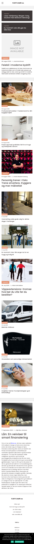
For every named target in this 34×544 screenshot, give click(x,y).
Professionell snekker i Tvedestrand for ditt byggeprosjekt (17, 111)
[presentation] (30, 272)
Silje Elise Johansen (21, 430)
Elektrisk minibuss (8, 327)
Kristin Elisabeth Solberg (21, 176)
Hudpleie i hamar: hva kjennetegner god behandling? (16, 391)
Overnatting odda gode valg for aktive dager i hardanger (15, 220)
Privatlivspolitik (19, 541)
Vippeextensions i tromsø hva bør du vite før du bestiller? (16, 292)
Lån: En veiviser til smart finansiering (15, 436)
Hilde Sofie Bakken (17, 285)
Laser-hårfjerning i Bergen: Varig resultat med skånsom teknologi (17, 17)
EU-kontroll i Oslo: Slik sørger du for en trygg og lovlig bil (15, 253)
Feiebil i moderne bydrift (16, 65)
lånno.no (13, 443)
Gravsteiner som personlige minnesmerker (17, 359)
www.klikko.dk (18, 514)
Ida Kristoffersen (19, 61)
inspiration (6, 13)
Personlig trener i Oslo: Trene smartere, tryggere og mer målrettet (16, 183)
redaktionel (5, 426)
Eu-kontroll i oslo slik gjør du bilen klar (15, 29)
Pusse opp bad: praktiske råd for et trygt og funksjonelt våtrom (16, 145)
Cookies (17, 532)
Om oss (17, 530)
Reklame (17, 527)
